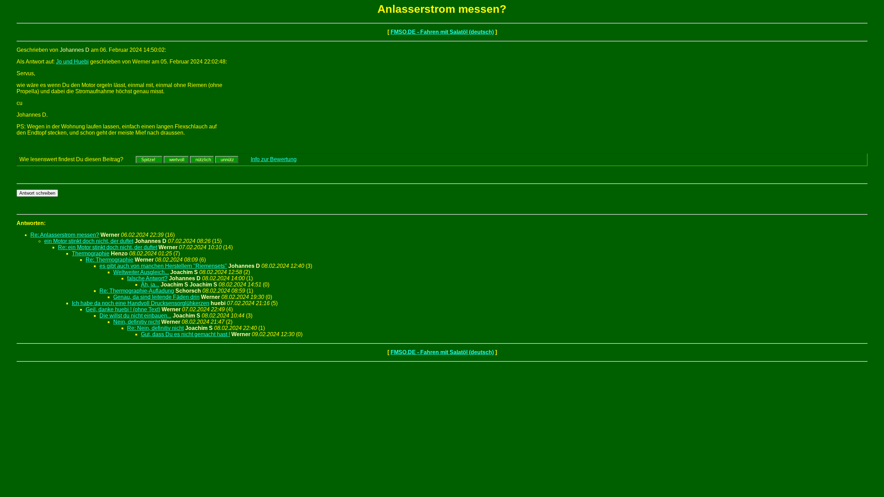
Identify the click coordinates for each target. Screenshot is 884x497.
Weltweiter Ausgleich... (141, 272)
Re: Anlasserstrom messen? (64, 235)
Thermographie (90, 253)
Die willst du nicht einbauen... (135, 316)
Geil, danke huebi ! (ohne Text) (123, 309)
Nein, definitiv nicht (136, 322)
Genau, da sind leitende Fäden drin (156, 297)
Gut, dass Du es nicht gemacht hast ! (185, 334)
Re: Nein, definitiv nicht (155, 328)
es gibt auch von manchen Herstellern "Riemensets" (163, 266)
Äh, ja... (150, 285)
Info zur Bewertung (274, 159)
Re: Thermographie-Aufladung (136, 291)
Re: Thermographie (109, 260)
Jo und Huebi (72, 62)
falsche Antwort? (147, 278)
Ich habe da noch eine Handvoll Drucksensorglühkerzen (140, 303)
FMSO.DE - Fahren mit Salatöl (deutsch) (442, 32)
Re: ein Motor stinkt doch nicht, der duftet (107, 247)
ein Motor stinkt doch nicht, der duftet (88, 241)
